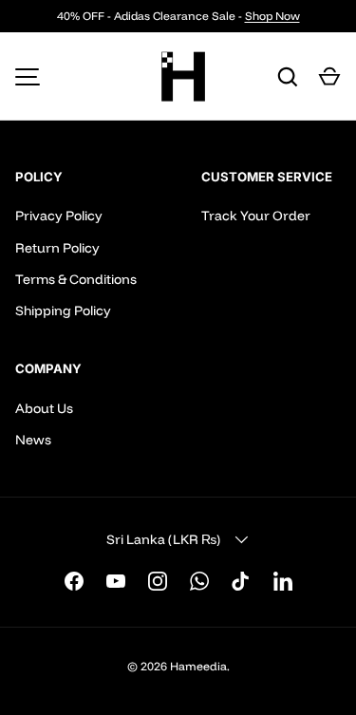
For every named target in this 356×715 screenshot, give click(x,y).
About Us (44, 408)
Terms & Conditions (76, 279)
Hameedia (198, 666)
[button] (329, 77)
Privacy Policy (59, 215)
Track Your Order (255, 215)
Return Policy (57, 247)
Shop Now (272, 16)
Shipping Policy (63, 310)
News (33, 439)
